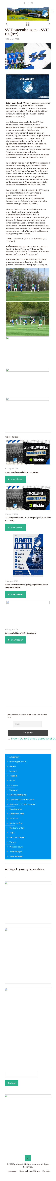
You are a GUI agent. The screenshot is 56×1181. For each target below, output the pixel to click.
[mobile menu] (52, 11)
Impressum (12, 1171)
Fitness (12, 766)
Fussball (13, 771)
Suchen (12, 1082)
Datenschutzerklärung (30, 1171)
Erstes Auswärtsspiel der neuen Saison (21, 472)
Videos (12, 842)
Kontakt (46, 1171)
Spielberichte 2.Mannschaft (22, 804)
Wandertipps (15, 851)
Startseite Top (15, 823)
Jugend (13, 775)
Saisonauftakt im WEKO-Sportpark (20, 633)
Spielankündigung (17, 794)
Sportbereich (15, 809)
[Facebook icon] (24, 2)
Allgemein (14, 757)
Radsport (13, 790)
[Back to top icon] (28, 1158)
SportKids (13, 818)
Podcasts (13, 785)
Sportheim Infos (16, 813)
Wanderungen (16, 856)
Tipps (12, 832)
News (12, 780)
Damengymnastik (17, 761)
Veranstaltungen (17, 837)
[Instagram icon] (32, 2)
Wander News (16, 846)
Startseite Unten (16, 828)
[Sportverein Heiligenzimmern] (28, 14)
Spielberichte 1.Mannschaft (21, 799)
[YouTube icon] (28, 2)
